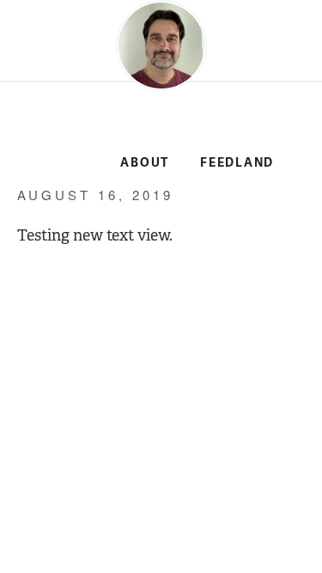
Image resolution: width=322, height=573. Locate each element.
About (144, 162)
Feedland (237, 162)
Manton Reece (53, 131)
